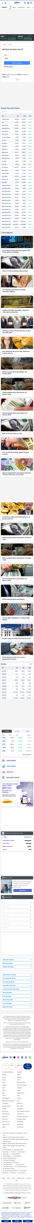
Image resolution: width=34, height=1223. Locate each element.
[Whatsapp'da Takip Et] (30, 1057)
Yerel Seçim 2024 (18, 1150)
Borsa (14, 7)
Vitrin (18, 1080)
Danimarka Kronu (6, 158)
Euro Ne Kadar (7, 996)
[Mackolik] (8, 1203)
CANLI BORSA (11, 766)
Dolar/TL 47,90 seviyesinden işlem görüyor (15, 271)
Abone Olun (22, 890)
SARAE (3, 751)
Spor (3, 1093)
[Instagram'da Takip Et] (18, 1057)
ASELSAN (5, 849)
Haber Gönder (28, 1066)
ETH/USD (4, 698)
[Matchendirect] (18, 1203)
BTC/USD (4, 692)
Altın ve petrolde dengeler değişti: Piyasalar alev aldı (15, 453)
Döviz (28, 7)
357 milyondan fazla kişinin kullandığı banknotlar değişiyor (13, 290)
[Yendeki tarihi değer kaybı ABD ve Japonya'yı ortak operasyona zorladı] (17, 302)
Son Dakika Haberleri (7, 1072)
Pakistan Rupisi (5, 173)
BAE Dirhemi (5, 149)
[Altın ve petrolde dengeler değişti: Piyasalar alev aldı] (17, 444)
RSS (17, 1180)
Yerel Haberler (6, 1098)
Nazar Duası (20, 1127)
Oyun (18, 1101)
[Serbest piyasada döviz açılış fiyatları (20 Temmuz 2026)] (17, 405)
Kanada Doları (5, 131)
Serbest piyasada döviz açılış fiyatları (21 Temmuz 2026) (14, 393)
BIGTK (3, 744)
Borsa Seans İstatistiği (8, 1101)
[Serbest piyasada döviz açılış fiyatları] (17, 591)
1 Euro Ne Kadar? (19, 1164)
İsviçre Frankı (5, 134)
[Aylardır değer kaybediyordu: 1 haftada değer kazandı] (17, 609)
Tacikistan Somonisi (6, 185)
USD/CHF (4, 683)
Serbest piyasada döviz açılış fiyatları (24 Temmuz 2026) (14, 373)
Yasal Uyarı (28, 1178)
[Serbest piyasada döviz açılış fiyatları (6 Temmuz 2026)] (17, 529)
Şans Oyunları (20, 1093)
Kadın (3, 1082)
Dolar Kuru (5, 1116)
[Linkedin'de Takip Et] (22, 1057)
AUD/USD (4, 686)
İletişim (3, 1178)
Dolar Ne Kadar (7, 992)
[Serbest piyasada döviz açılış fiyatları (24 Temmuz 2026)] (17, 363)
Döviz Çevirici (8, 897)
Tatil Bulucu (20, 1108)
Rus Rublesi (4, 143)
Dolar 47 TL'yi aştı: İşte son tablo (12, 433)
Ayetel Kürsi (20, 1124)
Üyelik (13, 1178)
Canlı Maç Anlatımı (22, 1085)
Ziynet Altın (6, 1154)
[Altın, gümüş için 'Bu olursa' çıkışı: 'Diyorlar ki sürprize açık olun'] (17, 343)
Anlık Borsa (21, 7)
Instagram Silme (21, 1119)
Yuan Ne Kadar (7, 1003)
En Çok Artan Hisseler (8, 1168)
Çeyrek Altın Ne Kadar (9, 975)
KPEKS (4, 737)
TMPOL (4, 747)
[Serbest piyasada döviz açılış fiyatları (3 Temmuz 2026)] (17, 549)
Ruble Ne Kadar (7, 1007)
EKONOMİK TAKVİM (12, 778)
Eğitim (4, 1090)
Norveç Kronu (5, 170)
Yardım (8, 1178)
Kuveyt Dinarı (5, 167)
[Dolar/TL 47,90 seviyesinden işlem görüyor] (17, 262)
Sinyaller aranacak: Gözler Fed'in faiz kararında (16, 638)
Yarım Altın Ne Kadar (9, 985)
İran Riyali (4, 161)
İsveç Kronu (4, 146)
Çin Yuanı (4, 140)
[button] (5, 3)
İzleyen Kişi (27, 837)
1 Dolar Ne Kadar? (7, 1164)
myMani (19, 1098)
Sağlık (18, 1074)
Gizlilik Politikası (21, 1178)
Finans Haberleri (7, 1150)
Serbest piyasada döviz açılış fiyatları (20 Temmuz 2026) (14, 414)
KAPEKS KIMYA (6, 843)
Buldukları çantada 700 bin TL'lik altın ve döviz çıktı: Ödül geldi (16, 331)
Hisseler (4, 1108)
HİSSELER (10, 772)
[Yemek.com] (27, 1207)
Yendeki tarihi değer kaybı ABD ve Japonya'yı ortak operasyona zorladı (15, 311)
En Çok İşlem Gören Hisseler (10, 1170)
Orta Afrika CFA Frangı (7, 188)
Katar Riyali (4, 176)
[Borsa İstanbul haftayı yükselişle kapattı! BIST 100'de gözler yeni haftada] (17, 242)
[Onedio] (6, 1207)
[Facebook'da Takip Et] (11, 1057)
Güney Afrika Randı (6, 191)
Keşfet (3, 1127)
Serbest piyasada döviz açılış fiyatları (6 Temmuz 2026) (16, 538)
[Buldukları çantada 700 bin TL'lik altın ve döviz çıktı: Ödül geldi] (17, 322)
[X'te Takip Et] (14, 1057)
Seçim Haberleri (21, 1082)
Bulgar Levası (5, 152)
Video (3, 1095)
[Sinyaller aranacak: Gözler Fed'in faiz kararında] (17, 630)
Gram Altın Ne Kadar (9, 978)
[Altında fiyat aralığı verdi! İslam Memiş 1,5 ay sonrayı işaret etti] (17, 508)
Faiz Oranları (21, 1173)
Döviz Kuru (6, 1173)
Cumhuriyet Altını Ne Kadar (11, 989)
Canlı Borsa (5, 1103)
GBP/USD (4, 677)
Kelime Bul (20, 1103)
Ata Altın (13, 1152)
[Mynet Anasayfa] (17, 2)
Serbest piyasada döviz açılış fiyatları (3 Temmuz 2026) (16, 559)
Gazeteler (19, 1087)
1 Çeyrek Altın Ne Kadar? (9, 1158)
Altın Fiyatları (6, 1114)
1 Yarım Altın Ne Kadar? (9, 1160)
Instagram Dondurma (22, 1116)
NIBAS (3, 741)
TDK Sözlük (20, 1122)
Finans (4, 1077)
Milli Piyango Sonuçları (23, 1111)
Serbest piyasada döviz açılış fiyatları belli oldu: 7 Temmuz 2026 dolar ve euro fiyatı (16, 474)
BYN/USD (4, 695)
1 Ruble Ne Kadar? (8, 1166)
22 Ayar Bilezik (17, 1156)
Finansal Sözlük (6, 1106)
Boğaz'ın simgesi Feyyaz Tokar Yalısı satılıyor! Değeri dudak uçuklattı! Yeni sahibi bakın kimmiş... (15, 1145)
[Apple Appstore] (12, 1066)
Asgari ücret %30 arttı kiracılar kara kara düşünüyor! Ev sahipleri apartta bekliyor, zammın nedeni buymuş (16, 1139)
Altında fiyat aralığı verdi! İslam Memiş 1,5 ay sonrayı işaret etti (16, 518)
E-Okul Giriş (20, 1114)
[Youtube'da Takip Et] (26, 1057)
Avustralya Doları (6, 128)
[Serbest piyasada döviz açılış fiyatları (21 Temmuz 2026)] (17, 384)
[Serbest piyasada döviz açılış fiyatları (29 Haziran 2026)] (17, 570)
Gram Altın (5, 1152)
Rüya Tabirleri (6, 1122)
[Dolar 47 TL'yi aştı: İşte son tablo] (17, 425)
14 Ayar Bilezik (16, 1154)
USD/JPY (4, 680)
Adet (5, 55)
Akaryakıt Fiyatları (8, 959)
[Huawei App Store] (19, 1066)
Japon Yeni (4, 164)
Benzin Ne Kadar (8, 963)
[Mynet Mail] (31, 2)
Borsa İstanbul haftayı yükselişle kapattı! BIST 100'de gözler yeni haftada (16, 251)
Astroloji (19, 1077)
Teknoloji (19, 1072)
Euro (3, 122)
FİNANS (4, 7)
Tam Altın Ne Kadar (8, 982)
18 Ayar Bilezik (7, 1156)
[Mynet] (27, 1203)
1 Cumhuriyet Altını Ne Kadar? (11, 1162)
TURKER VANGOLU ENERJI (8, 840)
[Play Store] (5, 1066)
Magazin (4, 1085)
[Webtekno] (16, 1207)
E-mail (18, 1090)
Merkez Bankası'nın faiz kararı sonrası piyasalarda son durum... (13, 658)
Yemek (4, 1080)
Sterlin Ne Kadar (8, 1000)
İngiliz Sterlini (5, 125)
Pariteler (3, 664)
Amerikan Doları (5, 119)
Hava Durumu (6, 1124)
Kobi (18, 1095)
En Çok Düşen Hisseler (21, 1166)
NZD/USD (4, 689)
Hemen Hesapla (17, 63)
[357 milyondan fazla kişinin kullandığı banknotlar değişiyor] (17, 281)
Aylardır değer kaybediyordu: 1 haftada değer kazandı (16, 619)
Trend (3, 1087)
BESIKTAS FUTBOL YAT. (8, 846)
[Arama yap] (25, 3)
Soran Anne (20, 1106)
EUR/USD (4, 674)
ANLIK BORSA (11, 761)
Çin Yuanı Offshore (6, 137)
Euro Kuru (5, 1119)
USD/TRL (4, 671)
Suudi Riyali (4, 182)
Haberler (4, 1074)
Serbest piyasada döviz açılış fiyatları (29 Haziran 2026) (14, 579)
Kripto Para (5, 1111)
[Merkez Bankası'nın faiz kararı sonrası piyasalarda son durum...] (17, 649)
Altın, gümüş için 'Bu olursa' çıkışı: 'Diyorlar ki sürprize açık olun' (16, 352)
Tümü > (31, 664)
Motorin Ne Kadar (8, 967)
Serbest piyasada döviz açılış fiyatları (13, 599)
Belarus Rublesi (5, 155)
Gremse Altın (21, 1152)
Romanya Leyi (5, 179)
